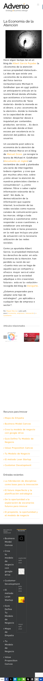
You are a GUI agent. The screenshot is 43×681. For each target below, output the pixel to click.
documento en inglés (16, 161)
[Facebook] (6, 679)
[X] (11, 679)
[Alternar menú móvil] (38, 4)
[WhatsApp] (19, 679)
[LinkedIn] (15, 679)
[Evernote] (24, 679)
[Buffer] (32, 679)
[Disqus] (21, 372)
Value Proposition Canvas (19, 448)
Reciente (21, 531)
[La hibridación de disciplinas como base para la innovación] (21, 538)
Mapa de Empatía (14, 418)
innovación (30, 313)
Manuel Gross (14, 154)
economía (12, 313)
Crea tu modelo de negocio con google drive (8, 563)
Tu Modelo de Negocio (17, 453)
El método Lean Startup (18, 459)
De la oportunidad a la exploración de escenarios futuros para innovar (19, 502)
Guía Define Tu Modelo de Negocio (8, 614)
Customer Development (18, 465)
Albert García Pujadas (24, 63)
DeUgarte (32, 286)
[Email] (36, 679)
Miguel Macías (11, 311)
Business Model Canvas (18, 424)
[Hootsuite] (28, 679)
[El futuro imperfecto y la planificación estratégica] (21, 571)
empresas (21, 313)
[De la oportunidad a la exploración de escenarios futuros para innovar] (21, 600)
